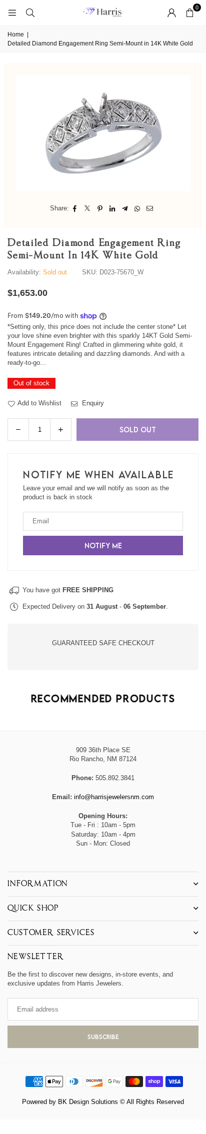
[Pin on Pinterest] (100, 208)
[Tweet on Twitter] (88, 208)
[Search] (30, 12)
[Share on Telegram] (125, 208)
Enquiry (92, 403)
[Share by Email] (150, 208)
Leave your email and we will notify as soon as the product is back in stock (96, 492)
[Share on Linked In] (112, 208)
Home (16, 34)
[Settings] (171, 12)
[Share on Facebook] (75, 208)
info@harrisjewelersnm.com (114, 797)
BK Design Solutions (88, 1102)
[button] (189, 12)
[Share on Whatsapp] (138, 208)
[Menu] (12, 12)
